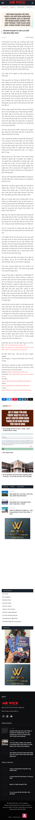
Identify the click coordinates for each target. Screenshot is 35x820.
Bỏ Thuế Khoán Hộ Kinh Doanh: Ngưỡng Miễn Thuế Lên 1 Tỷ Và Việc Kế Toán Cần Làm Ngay (17, 475)
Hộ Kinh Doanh (20, 7)
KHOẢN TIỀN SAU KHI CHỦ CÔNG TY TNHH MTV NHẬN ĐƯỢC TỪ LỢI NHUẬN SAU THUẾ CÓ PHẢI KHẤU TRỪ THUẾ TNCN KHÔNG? (21, 733)
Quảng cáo (7, 627)
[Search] (32, 3)
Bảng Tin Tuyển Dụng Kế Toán (18, 784)
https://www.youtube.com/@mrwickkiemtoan (16, 381)
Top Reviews (20, 486)
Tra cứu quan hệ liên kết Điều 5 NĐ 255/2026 (20, 793)
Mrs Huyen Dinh (8, 452)
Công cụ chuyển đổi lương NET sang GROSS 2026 (20, 769)
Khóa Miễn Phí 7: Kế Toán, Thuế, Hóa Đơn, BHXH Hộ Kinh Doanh (21, 495)
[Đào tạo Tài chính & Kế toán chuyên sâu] (17, 3)
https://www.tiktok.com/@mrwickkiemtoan (15, 385)
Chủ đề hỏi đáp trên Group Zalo (11, 621)
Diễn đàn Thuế (6, 600)
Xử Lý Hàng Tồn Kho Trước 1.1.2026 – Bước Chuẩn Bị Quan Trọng (16, 429)
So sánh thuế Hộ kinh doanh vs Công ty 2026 (21, 777)
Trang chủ (12, 7)
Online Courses (16, 817)
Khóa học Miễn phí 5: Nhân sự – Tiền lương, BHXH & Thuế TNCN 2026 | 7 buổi (21, 512)
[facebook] (17, 528)
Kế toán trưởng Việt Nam (9, 612)
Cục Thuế (5, 594)
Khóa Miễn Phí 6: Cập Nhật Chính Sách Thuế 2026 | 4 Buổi (20, 503)
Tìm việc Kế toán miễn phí (9, 615)
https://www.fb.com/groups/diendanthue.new (16, 390)
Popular (5, 486)
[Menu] (3, 3)
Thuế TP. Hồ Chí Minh (8, 609)
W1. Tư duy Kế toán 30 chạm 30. (16, 345)
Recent (12, 486)
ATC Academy (6, 597)
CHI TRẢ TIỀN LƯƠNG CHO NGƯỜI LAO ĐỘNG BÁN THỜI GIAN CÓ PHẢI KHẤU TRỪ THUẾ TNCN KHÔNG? (21, 744)
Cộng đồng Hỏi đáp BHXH (10, 618)
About (10, 817)
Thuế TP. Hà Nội (6, 606)
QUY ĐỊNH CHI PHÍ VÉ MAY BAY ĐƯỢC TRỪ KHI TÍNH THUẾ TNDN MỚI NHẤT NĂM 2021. (21, 754)
